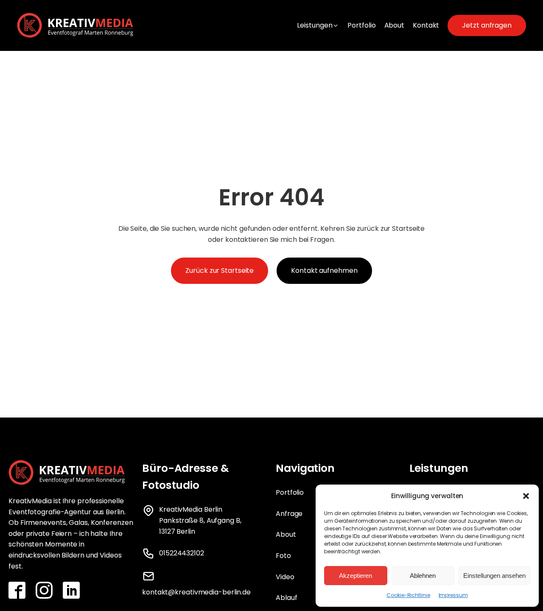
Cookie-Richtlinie (408, 595)
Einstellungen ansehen (494, 575)
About (286, 534)
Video (285, 577)
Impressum (453, 595)
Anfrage (289, 514)
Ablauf (286, 598)
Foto (283, 556)
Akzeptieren (355, 575)
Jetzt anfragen (487, 25)
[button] (526, 496)
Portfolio (290, 492)
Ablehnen (423, 575)
